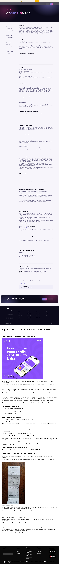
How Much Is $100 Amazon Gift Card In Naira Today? (18, 336)
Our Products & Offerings (9, 30)
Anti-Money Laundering (9, 51)
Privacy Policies (39, 553)
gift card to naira (52, 456)
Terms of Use (19, 317)
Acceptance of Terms (9, 28)
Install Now (37, 1)
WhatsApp (47, 313)
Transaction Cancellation (9, 37)
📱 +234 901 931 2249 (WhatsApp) (10, 314)
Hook (9, 517)
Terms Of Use (39, 551)
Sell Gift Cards (29, 313)
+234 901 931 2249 (22, 283)
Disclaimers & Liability (9, 49)
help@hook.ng (27, 227)
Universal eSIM (29, 317)
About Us (38, 549)
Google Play (53, 556)
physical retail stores (50, 400)
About (19, 311)
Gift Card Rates (38, 313)
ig (10, 318)
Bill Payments (29, 319)
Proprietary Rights (8, 42)
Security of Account (9, 35)
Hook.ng (20, 438)
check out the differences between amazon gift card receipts (15, 508)
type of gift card (6, 423)
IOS (27, 522)
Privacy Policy (8, 44)
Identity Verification (8, 33)
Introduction (8, 26)
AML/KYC (19, 319)
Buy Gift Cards (29, 315)
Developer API (38, 317)
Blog (37, 311)
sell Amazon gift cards (26, 515)
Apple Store (52, 551)
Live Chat (47, 315)
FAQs (3, 549)
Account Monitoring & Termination (10, 46)
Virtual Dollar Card (29, 311)
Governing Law (8, 53)
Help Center (37, 315)
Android (24, 522)
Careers (19, 313)
